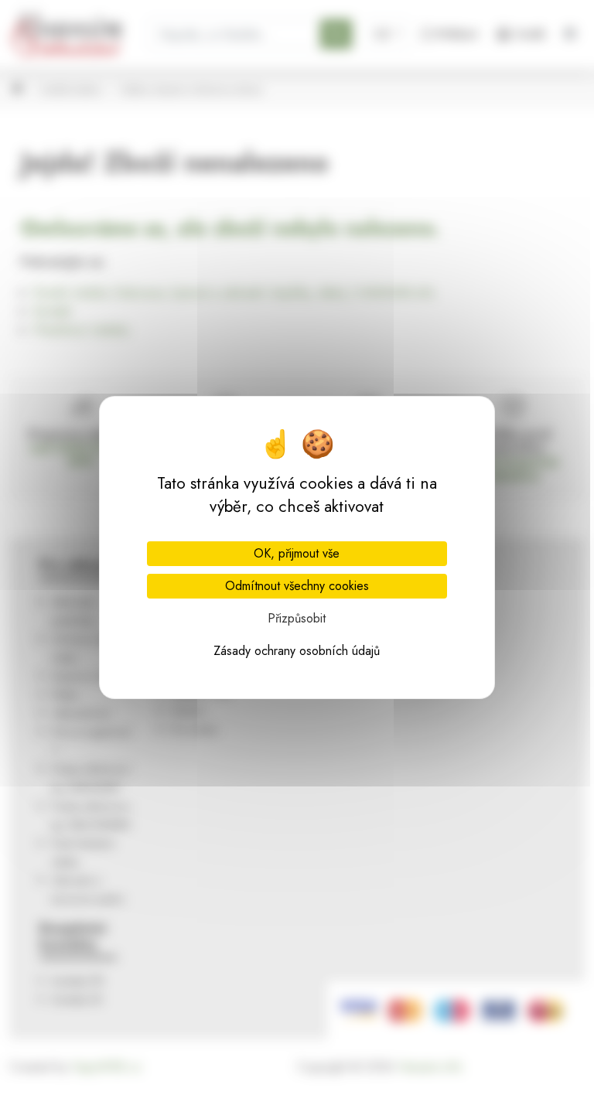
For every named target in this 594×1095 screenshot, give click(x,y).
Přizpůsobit (297, 618)
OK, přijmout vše (297, 553)
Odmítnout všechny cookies (297, 586)
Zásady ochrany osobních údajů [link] (296, 651)
